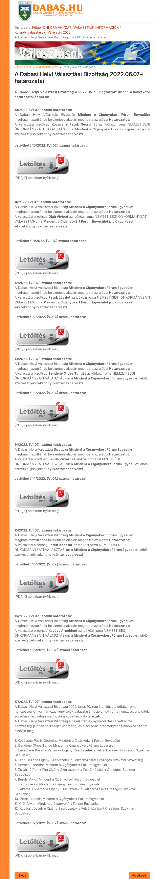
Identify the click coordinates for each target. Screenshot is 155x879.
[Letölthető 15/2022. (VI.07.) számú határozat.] (42, 582)
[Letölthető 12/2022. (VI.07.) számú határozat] (42, 335)
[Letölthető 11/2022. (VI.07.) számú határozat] (42, 259)
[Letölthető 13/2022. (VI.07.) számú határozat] (42, 411)
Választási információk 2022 (37, 67)
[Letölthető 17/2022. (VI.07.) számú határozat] (42, 841)
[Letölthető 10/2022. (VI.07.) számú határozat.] (42, 164)
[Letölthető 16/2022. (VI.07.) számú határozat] (42, 668)
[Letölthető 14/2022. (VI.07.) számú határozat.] (42, 497)
